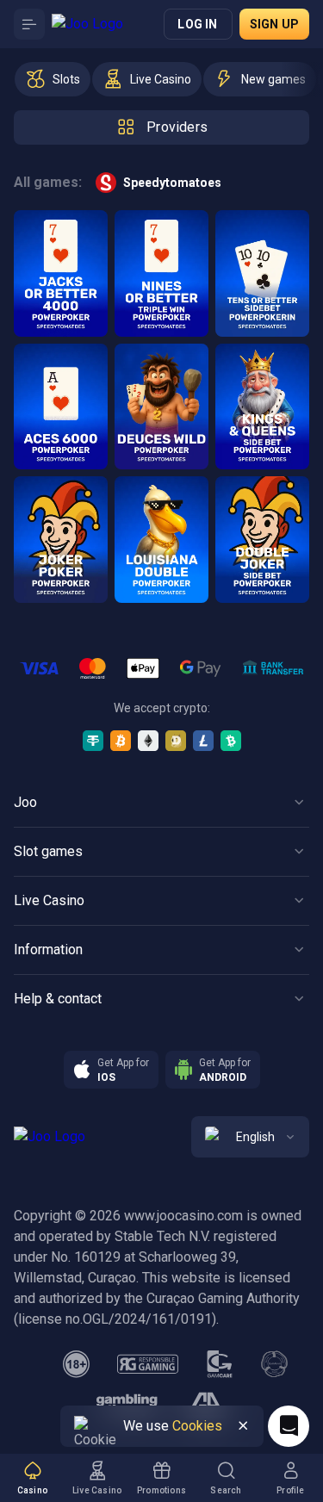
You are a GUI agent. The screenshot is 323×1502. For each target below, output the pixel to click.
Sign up (274, 24)
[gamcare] (219, 1364)
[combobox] (250, 1137)
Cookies (197, 1426)
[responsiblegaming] (147, 1364)
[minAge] (76, 1364)
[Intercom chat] (288, 1426)
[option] (52, 79)
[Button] (29, 24)
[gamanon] (275, 1364)
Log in (197, 24)
